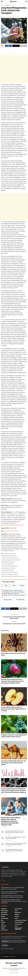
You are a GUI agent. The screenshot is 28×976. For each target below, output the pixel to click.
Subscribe (5, 945)
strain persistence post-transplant (10, 572)
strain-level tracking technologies (9, 574)
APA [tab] (6, 585)
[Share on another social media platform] (23, 46)
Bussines (3, 922)
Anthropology (4, 910)
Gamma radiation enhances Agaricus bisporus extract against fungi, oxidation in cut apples (13, 708)
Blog (2, 920)
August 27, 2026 (4, 657)
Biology (12, 5)
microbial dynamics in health (8, 568)
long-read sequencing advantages (10, 566)
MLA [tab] (14, 585)
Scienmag (6, 956)
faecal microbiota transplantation (9, 557)
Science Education (19, 922)
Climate (3, 928)
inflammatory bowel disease (8, 561)
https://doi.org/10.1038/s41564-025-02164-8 (12, 525)
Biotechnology (4, 918)
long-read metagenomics (7, 564)
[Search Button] (26, 1)
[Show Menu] (1, 1)
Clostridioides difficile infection (9, 555)
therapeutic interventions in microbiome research (13, 576)
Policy (16, 918)
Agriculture (3, 908)
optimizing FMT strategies (8, 570)
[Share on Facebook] (8, 46)
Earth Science (4, 930)
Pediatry (17, 916)
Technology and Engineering (18, 928)
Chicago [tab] (22, 585)
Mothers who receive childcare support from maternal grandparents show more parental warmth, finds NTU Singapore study (10, 821)
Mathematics (18, 912)
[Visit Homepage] (14, 1)
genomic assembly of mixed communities (11, 559)
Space (16, 926)
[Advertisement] (14, 50)
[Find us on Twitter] (4, 880)
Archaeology (4, 912)
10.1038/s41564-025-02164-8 (11, 531)
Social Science (18, 924)
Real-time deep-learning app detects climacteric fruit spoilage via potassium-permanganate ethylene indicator (12, 681)
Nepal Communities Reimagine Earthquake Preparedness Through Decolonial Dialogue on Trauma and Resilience (13, 901)
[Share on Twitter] (16, 46)
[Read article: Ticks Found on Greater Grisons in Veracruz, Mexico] (14, 642)
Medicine (17, 914)
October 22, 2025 (4, 16)
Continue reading (14, 972)
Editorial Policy (18, 908)
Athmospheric (4, 914)
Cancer (2, 924)
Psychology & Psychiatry (20, 920)
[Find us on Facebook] (1, 880)
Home (2, 5)
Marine (16, 910)
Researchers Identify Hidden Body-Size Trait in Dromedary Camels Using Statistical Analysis (13, 762)
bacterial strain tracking (10, 553)
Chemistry (3, 926)
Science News (7, 5)
